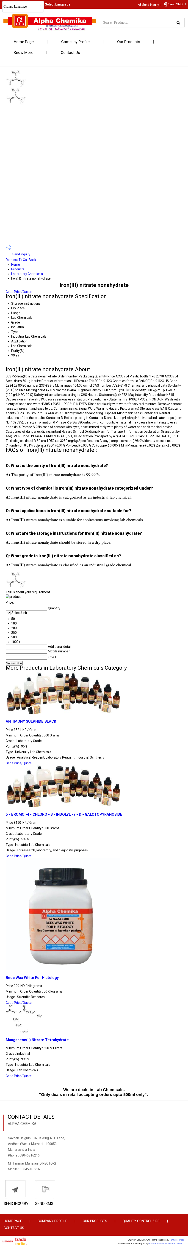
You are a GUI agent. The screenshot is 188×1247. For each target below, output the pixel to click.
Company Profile (75, 41)
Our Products (128, 41)
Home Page (24, 41)
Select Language (57, 4)
